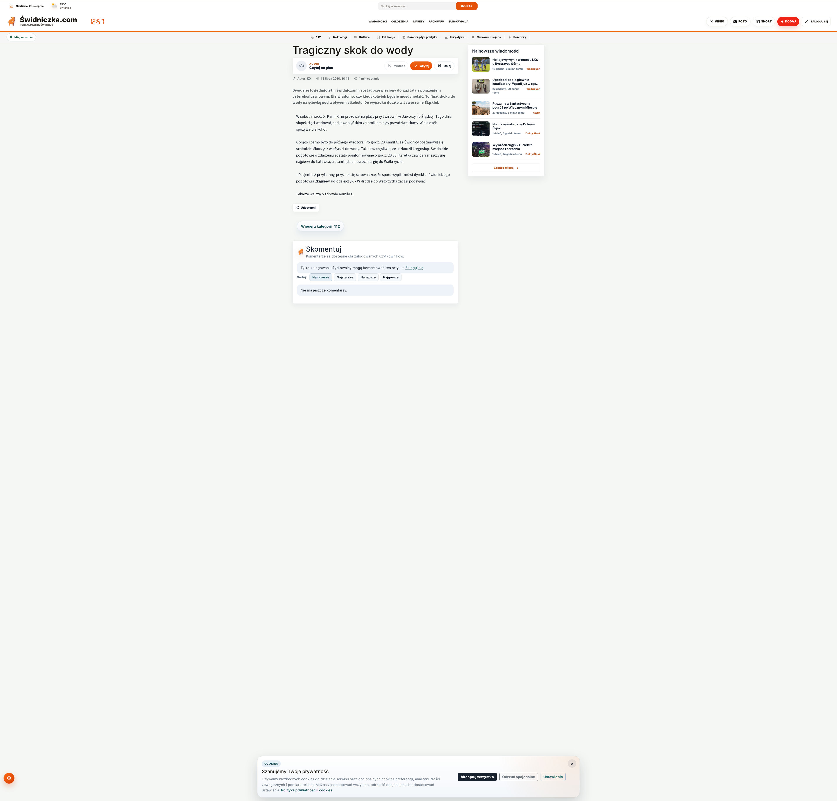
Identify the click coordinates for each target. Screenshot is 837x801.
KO (309, 78)
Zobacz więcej (506, 167)
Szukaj (466, 6)
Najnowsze (320, 277)
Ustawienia (553, 777)
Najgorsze (391, 277)
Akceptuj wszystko (477, 777)
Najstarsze (345, 277)
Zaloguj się (414, 268)
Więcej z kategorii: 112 (320, 226)
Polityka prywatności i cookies (306, 790)
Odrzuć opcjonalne (518, 777)
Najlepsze (368, 277)
